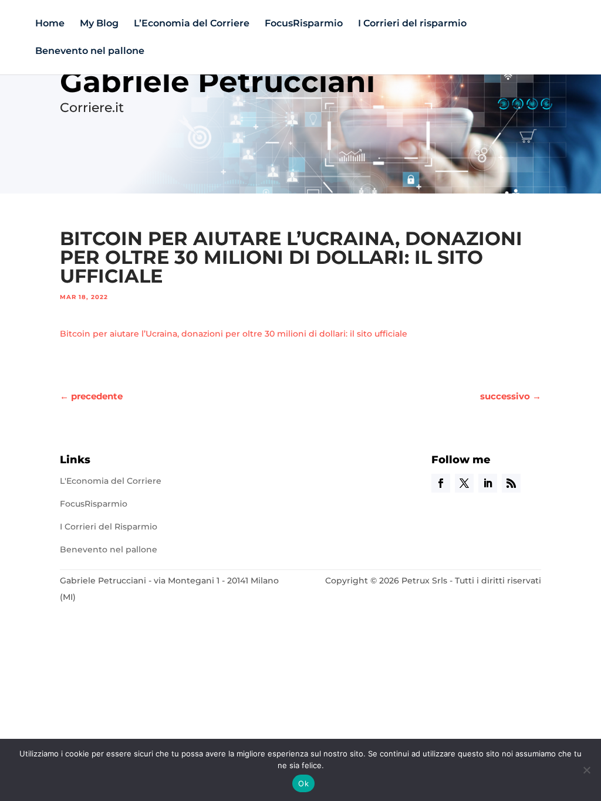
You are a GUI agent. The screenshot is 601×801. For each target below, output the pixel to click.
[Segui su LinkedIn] (487, 483)
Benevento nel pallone (89, 51)
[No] (586, 770)
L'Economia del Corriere (110, 481)
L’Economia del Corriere (191, 24)
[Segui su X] (464, 483)
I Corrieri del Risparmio (108, 526)
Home (50, 24)
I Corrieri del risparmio (412, 24)
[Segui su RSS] (511, 483)
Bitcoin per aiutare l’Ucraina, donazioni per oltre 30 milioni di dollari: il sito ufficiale (233, 333)
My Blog (99, 24)
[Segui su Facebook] (440, 483)
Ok (303, 783)
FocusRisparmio (304, 24)
